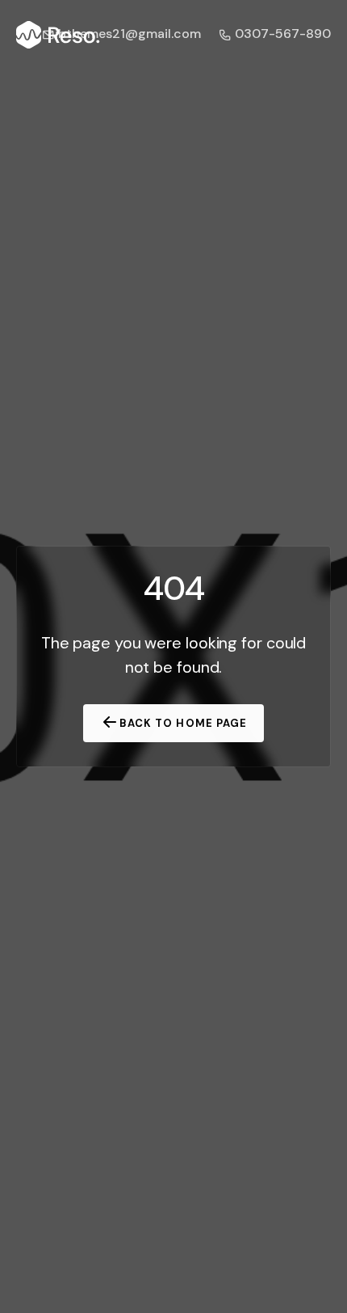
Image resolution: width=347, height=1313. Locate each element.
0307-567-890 (281, 33)
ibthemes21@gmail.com (128, 33)
